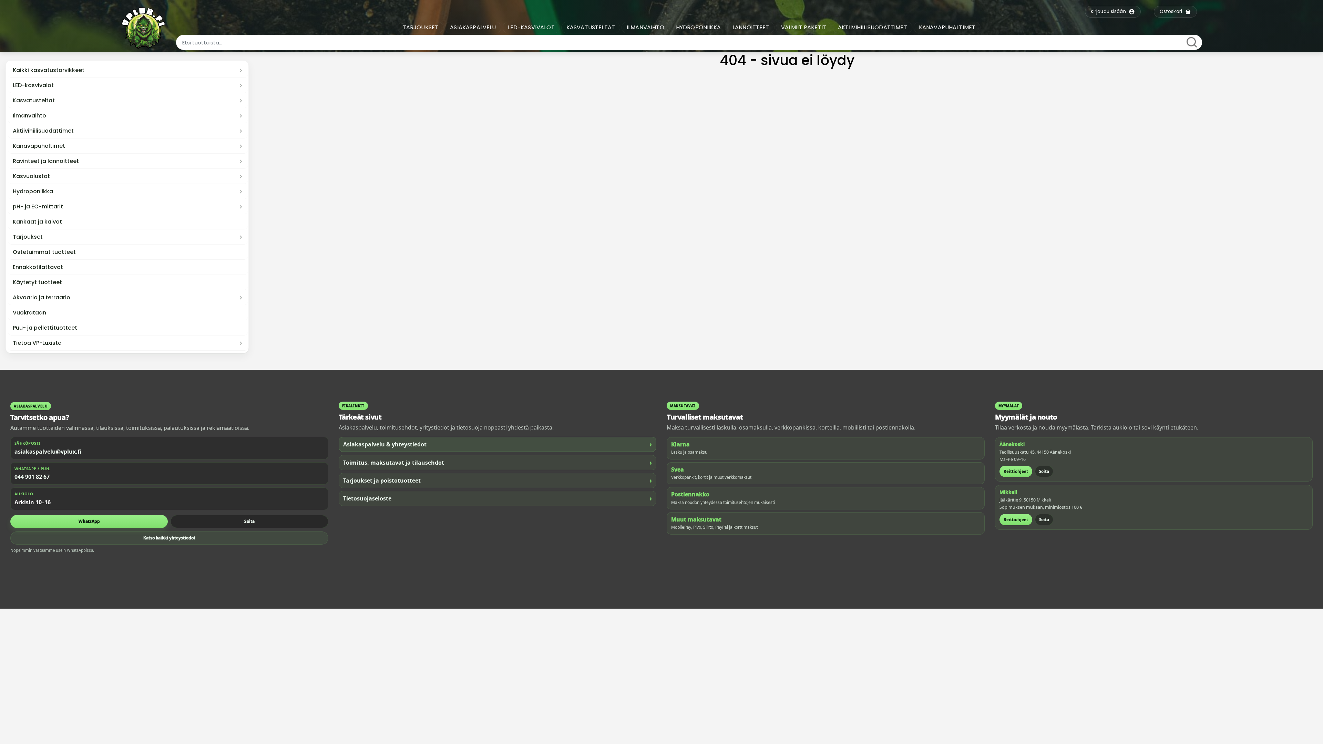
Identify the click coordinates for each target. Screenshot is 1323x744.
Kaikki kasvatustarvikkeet (48, 70)
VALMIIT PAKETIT (803, 27)
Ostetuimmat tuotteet (44, 252)
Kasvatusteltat (34, 100)
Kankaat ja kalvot (37, 221)
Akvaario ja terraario (41, 297)
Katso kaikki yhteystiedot (169, 538)
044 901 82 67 (32, 476)
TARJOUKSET (421, 27)
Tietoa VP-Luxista (37, 343)
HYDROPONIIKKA (698, 27)
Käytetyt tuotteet (37, 282)
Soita (249, 521)
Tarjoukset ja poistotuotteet (497, 480)
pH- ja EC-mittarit (38, 206)
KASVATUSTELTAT (590, 27)
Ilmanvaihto (29, 115)
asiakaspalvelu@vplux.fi (47, 451)
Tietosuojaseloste (497, 498)
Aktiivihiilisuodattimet (43, 130)
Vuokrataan (29, 312)
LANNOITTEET (750, 27)
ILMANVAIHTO (645, 27)
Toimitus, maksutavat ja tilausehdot (497, 462)
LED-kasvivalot (33, 85)
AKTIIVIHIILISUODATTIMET (872, 27)
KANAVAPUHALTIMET (947, 27)
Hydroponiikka (33, 191)
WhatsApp (89, 521)
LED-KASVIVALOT (531, 27)
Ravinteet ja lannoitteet (46, 161)
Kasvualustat (31, 176)
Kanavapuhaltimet (39, 146)
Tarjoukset (28, 237)
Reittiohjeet (1016, 471)
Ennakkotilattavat (38, 267)
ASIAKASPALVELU (473, 27)
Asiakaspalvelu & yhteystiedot (497, 444)
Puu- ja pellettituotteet (45, 327)
